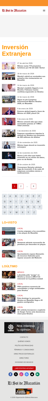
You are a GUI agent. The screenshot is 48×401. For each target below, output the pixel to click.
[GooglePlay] (38, 374)
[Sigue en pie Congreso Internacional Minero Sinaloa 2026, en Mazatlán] (8, 100)
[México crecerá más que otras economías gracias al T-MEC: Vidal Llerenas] (8, 122)
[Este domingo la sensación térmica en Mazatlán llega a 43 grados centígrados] (8, 298)
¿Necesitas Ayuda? (24, 368)
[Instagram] (21, 374)
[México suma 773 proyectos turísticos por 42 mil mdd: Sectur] (8, 65)
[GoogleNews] (27, 374)
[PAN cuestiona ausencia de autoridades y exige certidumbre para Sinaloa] (8, 287)
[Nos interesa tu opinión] (24, 327)
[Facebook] (10, 374)
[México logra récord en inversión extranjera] (8, 145)
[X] (16, 374)
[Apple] (32, 374)
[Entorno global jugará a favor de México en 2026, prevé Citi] (8, 111)
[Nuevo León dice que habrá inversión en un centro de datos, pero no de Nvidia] (8, 156)
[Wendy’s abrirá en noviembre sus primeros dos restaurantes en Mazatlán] (8, 76)
